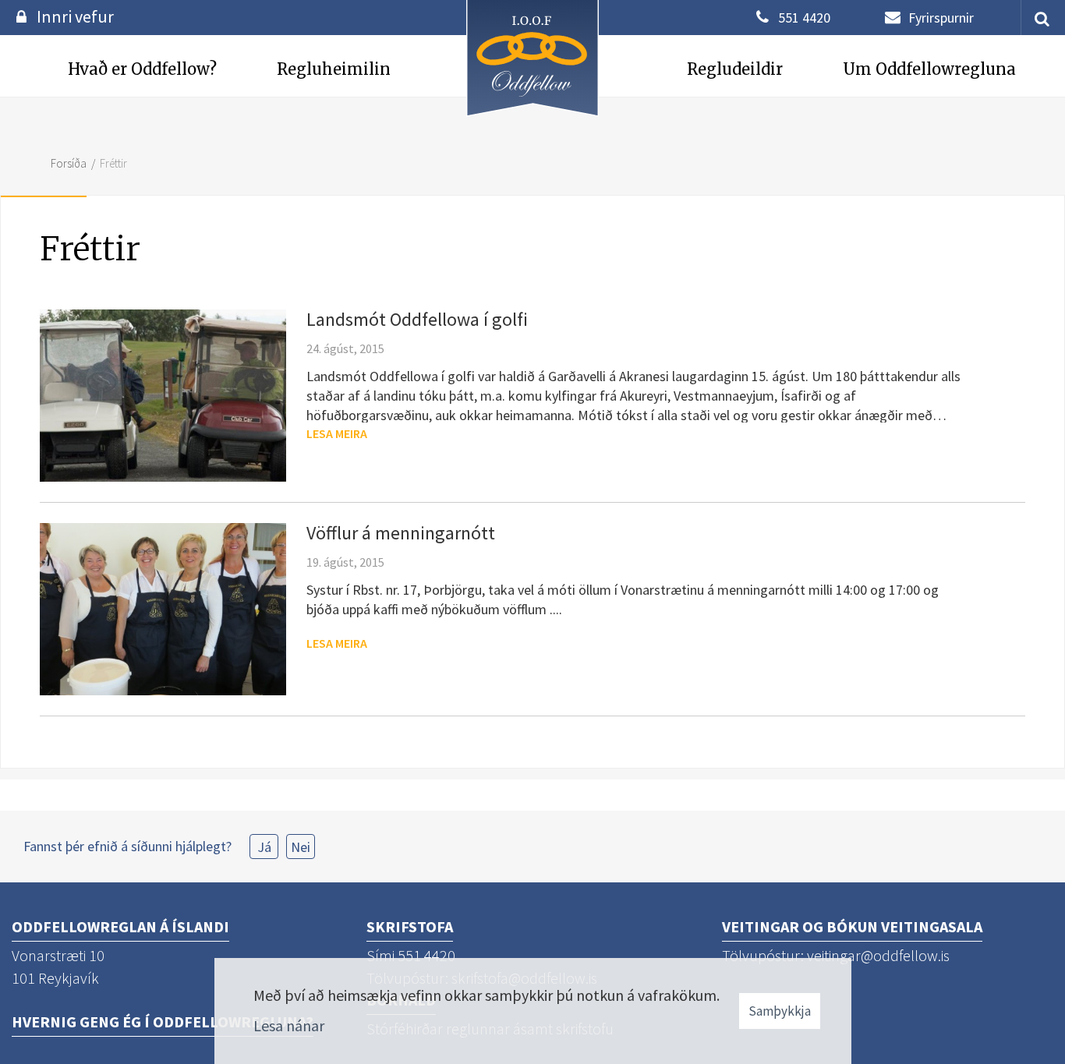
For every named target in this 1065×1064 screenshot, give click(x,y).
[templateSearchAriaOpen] (1036, 17)
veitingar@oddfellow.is (878, 955)
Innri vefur (75, 16)
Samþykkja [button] (779, 1011)
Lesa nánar (288, 1025)
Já (264, 847)
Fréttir (113, 163)
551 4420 (804, 18)
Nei (300, 847)
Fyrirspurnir (941, 18)
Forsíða (69, 163)
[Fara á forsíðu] (532, 118)
